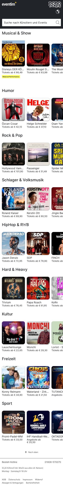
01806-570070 (53, 462)
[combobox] (28, 22)
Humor (8, 90)
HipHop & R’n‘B (15, 224)
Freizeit (9, 358)
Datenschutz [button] (14, 479)
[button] (31, 452)
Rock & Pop (12, 135)
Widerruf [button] (39, 479)
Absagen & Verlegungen (12, 483)
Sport (7, 403)
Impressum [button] (27, 479)
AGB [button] (4, 479)
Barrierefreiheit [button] (32, 483)
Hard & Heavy (14, 269)
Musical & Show (16, 33)
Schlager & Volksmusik (23, 180)
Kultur (7, 314)
